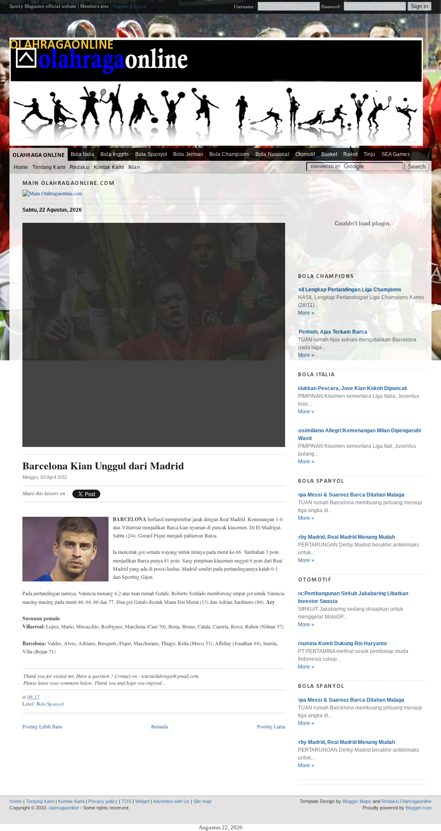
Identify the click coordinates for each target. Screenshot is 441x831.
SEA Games (396, 154)
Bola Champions (229, 154)
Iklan (134, 167)
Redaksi (80, 167)
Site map (202, 801)
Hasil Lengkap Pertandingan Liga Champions (346, 290)
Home (21, 167)
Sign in (140, 6)
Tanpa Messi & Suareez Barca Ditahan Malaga (348, 495)
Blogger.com (419, 807)
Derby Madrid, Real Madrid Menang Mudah (343, 537)
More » (306, 313)
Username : (246, 6)
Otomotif (305, 154)
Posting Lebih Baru (42, 726)
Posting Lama (271, 726)
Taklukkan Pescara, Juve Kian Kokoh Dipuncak (349, 388)
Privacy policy (103, 801)
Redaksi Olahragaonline (407, 801)
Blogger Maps (356, 801)
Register (121, 6)
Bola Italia (82, 154)
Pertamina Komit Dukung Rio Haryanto (339, 643)
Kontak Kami (109, 167)
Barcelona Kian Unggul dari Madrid (103, 465)
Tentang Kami (48, 167)
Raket (350, 154)
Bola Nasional (272, 154)
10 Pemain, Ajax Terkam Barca (329, 332)
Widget (142, 801)
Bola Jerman (188, 154)
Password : (332, 6)
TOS (126, 801)
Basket (329, 154)
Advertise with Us (171, 801)
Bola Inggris (114, 154)
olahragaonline (61, 45)
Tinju (369, 154)
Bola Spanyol (151, 154)
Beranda (159, 726)
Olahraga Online (38, 155)
